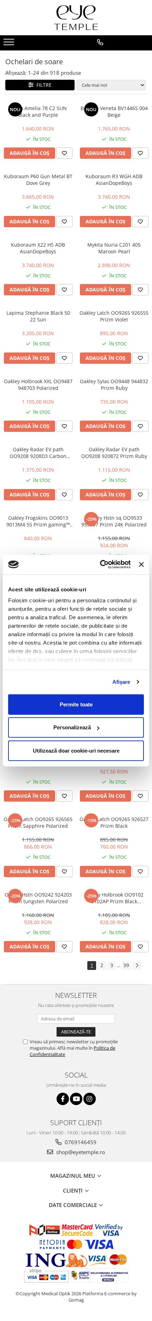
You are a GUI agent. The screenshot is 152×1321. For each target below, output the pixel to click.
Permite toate (76, 704)
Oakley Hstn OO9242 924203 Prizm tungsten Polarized (38, 898)
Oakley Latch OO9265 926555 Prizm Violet (114, 316)
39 (126, 965)
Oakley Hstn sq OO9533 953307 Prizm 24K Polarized (114, 521)
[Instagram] (89, 1099)
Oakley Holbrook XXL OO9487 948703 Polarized (38, 384)
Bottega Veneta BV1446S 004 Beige (114, 111)
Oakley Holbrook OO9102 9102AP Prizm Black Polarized (114, 898)
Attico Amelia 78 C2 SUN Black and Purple (38, 111)
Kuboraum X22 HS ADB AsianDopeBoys (38, 248)
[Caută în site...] (144, 54)
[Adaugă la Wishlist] (64, 153)
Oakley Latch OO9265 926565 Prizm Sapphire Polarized (38, 822)
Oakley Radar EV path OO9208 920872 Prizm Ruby (114, 452)
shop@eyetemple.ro (80, 1152)
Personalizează (72, 727)
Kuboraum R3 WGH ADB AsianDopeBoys (114, 179)
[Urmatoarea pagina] (136, 965)
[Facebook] (63, 1099)
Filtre (43, 85)
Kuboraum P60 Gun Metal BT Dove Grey (38, 179)
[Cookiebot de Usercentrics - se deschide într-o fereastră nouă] (100, 564)
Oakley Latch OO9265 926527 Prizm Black (114, 822)
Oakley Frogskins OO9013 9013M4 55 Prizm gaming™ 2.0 (38, 521)
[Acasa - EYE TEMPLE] (76, 17)
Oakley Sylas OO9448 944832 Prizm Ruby (114, 384)
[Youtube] (76, 1099)
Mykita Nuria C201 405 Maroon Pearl (114, 248)
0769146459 (80, 1142)
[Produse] (10, 44)
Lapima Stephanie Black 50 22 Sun (38, 316)
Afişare (121, 682)
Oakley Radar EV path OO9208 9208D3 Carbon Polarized (38, 452)
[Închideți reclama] (141, 564)
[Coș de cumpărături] (127, 54)
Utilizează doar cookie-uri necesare (76, 750)
